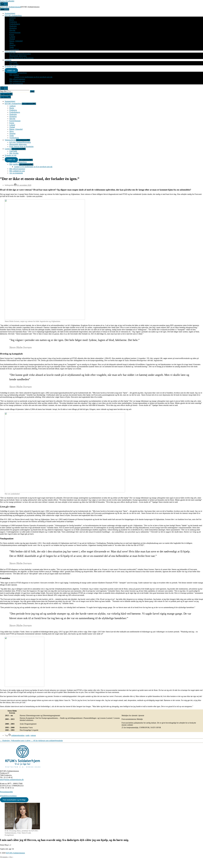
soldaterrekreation (17, 735)
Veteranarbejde (10, 52)
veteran (33, 735)
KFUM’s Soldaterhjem (13, 15)
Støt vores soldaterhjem (18, 73)
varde (27, 735)
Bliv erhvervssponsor (17, 79)
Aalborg (12, 18)
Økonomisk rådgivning (18, 56)
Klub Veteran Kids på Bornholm (21, 58)
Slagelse (12, 45)
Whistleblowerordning (8, 796)
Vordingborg (14, 49)
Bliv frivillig (13, 64)
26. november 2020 (24, 185)
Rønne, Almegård (16, 41)
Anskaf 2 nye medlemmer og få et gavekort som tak (33, 77)
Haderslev (13, 26)
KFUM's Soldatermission (15, 853)
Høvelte (12, 30)
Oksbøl (12, 39)
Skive (11, 43)
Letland (12, 37)
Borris (11, 20)
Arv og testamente (16, 83)
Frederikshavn (14, 24)
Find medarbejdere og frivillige (14, 800)
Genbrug (8, 60)
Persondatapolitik (6, 792)
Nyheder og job (10, 66)
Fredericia (13, 22)
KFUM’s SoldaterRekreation (20, 54)
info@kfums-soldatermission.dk (12, 780)
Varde (11, 47)
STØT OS (11, 71)
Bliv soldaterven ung (17, 81)
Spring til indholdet (7, 1)
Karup (11, 35)
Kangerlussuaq (14, 32)
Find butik (13, 62)
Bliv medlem (14, 75)
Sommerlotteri (10, 13)
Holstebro (13, 28)
